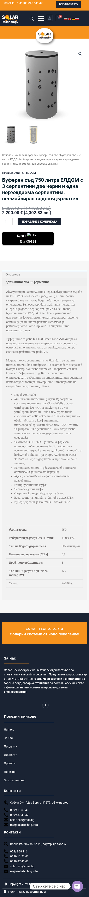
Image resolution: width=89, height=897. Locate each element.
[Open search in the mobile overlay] (32, 19)
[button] (40, 18)
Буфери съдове (48, 155)
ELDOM (31, 172)
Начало (6, 155)
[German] (73, 18)
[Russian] (77, 18)
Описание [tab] (13, 274)
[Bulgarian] (66, 18)
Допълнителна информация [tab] (27, 282)
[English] (70, 18)
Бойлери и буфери (25, 155)
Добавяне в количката (39, 221)
